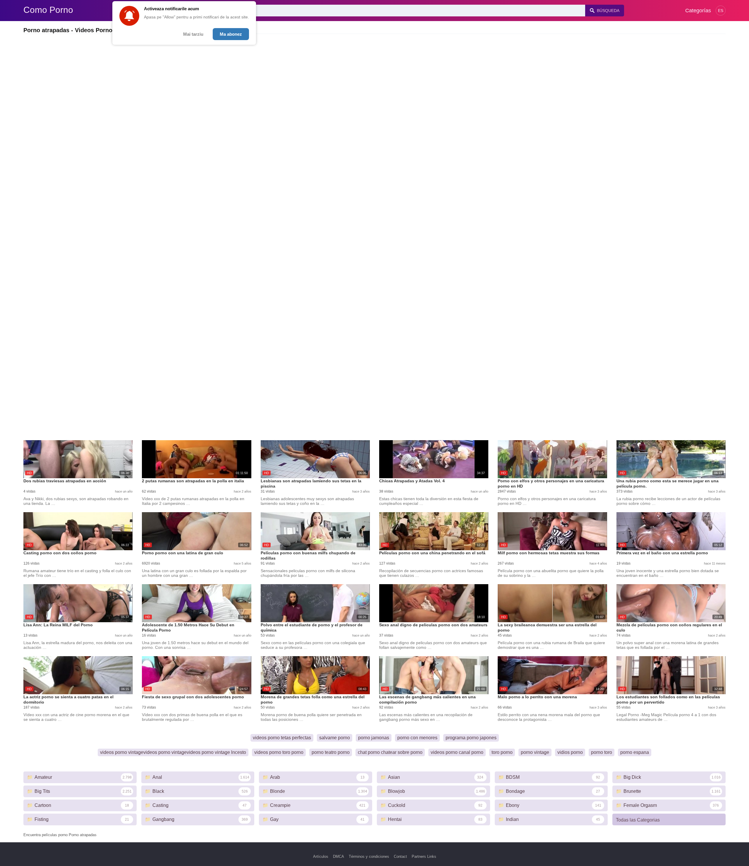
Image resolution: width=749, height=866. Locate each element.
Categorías (698, 10)
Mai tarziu (193, 34)
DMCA (338, 856)
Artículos (320, 856)
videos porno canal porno (457, 752)
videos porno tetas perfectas (282, 737)
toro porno (502, 752)
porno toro (601, 752)
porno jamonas (373, 737)
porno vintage (535, 752)
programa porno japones (471, 737)
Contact (400, 856)
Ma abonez (231, 34)
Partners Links (424, 856)
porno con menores (417, 737)
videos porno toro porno (278, 752)
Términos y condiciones (369, 856)
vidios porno (570, 752)
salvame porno (334, 737)
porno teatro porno (331, 752)
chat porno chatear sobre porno (390, 752)
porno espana (634, 752)
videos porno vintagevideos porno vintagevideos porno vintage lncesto (173, 752)
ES (720, 10)
